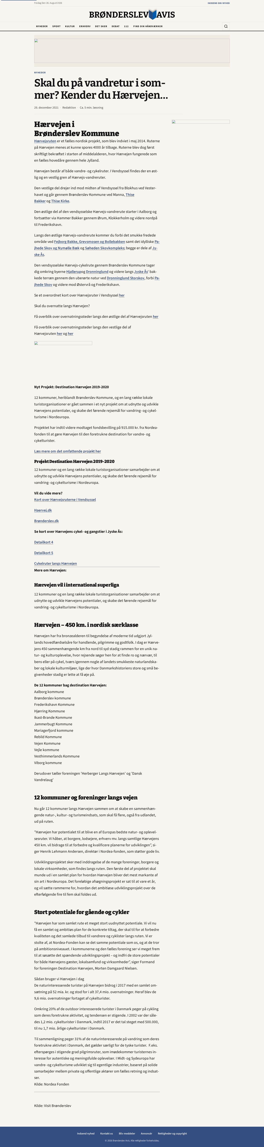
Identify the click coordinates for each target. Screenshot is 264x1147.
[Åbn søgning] (226, 26)
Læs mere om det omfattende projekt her (67, 451)
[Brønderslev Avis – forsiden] (132, 14)
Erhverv (85, 26)
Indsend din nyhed (219, 3)
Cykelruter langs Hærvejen (55, 563)
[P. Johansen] (201, 178)
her (121, 295)
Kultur (70, 26)
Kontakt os (106, 1134)
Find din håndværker (148, 26)
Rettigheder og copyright (172, 1134)
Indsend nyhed (86, 1134)
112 (126, 26)
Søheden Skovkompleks (104, 248)
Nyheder (42, 26)
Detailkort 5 (43, 553)
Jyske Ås (141, 271)
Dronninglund (97, 271)
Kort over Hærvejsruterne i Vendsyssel (65, 499)
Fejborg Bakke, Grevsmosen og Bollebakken (89, 241)
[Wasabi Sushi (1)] (132, 51)
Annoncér (146, 1134)
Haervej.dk (43, 510)
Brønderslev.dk (46, 521)
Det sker (101, 26)
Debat (116, 26)
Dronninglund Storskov (125, 278)
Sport (56, 26)
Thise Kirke (60, 201)
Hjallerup (73, 271)
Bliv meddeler (127, 1134)
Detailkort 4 (43, 542)
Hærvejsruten (45, 141)
